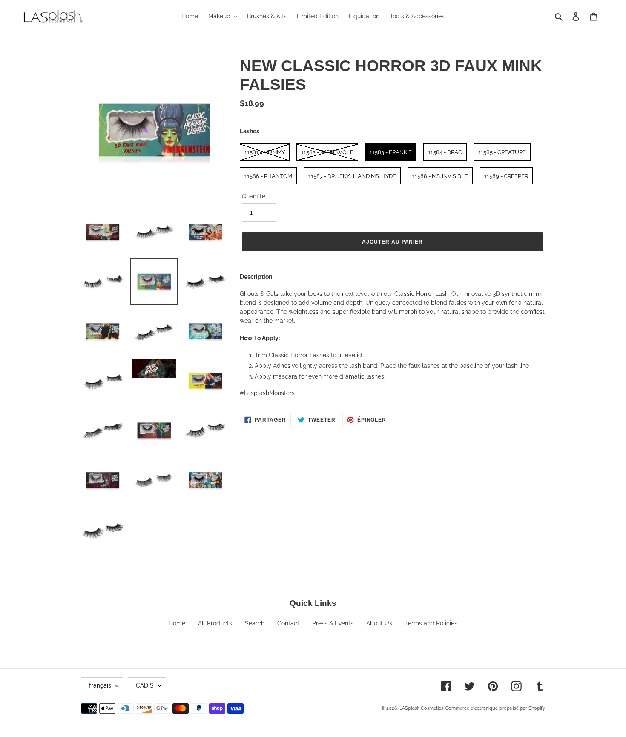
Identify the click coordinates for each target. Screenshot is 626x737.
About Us (379, 623)
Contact (288, 623)
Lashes (249, 131)
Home (177, 623)
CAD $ (145, 685)
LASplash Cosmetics (421, 708)
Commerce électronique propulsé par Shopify (495, 708)
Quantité (253, 196)
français (100, 685)
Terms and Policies (431, 623)
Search (254, 623)
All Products (215, 623)
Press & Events (332, 623)
